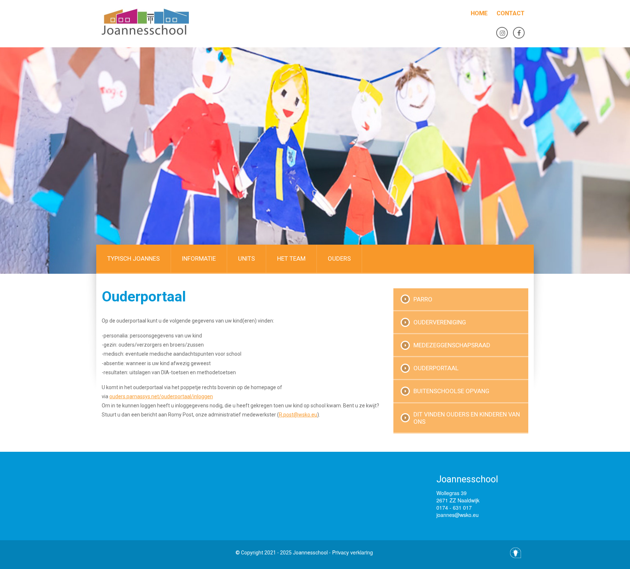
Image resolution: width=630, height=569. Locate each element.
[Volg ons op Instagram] (502, 33)
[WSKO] (169, 21)
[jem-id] (515, 553)
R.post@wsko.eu (298, 415)
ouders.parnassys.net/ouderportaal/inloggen (161, 396)
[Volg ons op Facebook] (519, 33)
